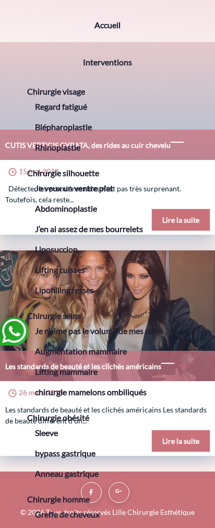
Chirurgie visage (56, 91)
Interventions (107, 62)
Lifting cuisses (60, 269)
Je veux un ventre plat (74, 188)
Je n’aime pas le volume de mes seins (99, 331)
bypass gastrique (65, 453)
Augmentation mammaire (81, 351)
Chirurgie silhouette (63, 173)
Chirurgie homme (58, 499)
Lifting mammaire (66, 371)
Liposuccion (56, 249)
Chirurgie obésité (58, 417)
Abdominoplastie (66, 208)
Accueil (107, 25)
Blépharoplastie (63, 127)
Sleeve (46, 433)
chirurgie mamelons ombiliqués (91, 392)
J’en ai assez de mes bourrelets (89, 229)
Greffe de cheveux (67, 514)
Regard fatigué (61, 106)
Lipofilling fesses (64, 290)
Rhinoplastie (57, 147)
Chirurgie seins (54, 315)
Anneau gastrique (67, 473)
